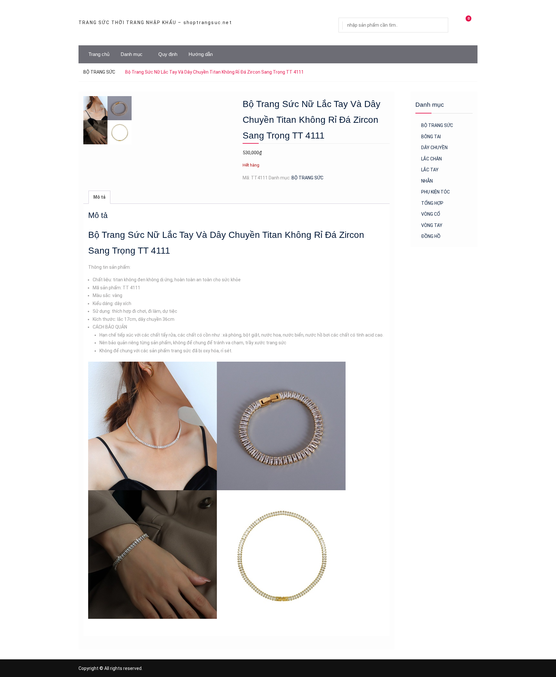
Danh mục (132, 54)
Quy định (167, 54)
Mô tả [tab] (99, 197)
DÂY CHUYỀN (434, 147)
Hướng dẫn (201, 54)
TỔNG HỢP (432, 203)
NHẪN (427, 181)
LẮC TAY (430, 169)
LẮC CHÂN (431, 158)
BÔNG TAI (431, 136)
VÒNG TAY (431, 225)
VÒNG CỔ (430, 214)
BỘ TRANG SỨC (99, 72)
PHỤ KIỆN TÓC (435, 191)
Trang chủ (98, 54)
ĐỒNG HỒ (430, 236)
